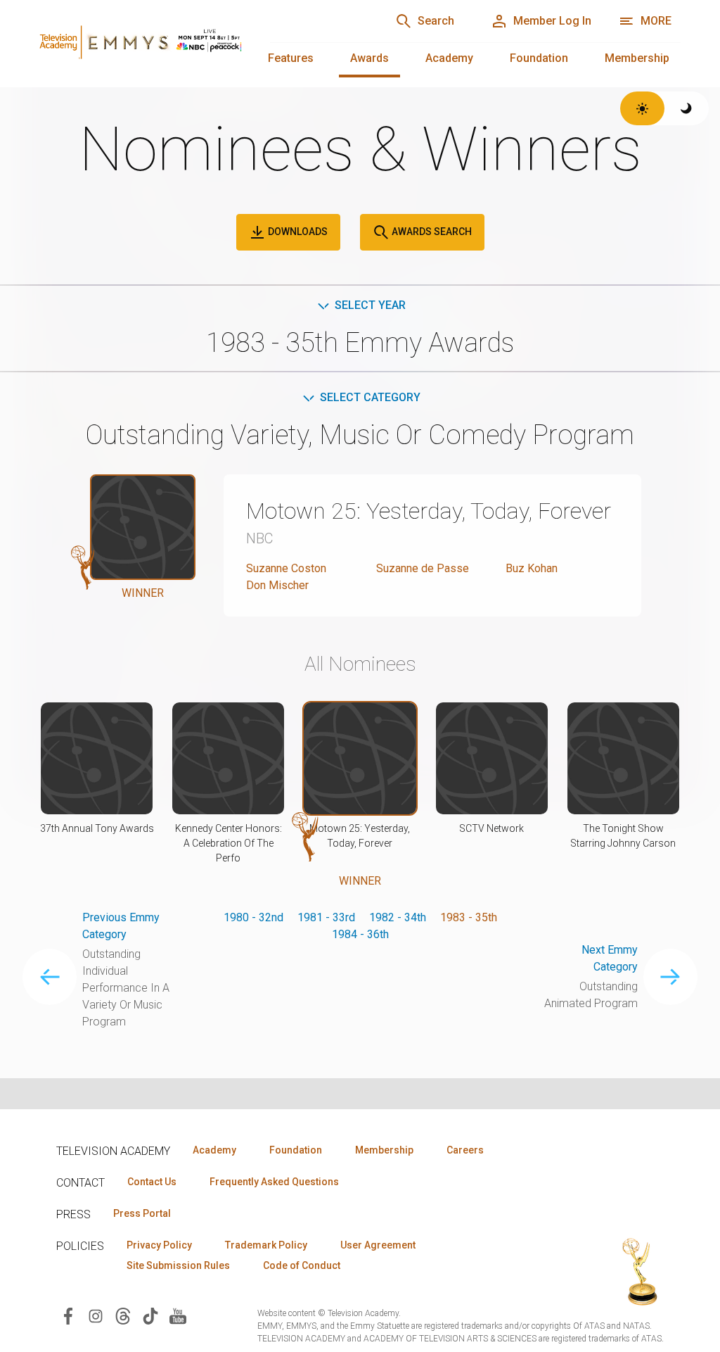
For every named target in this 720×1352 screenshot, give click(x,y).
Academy (449, 58)
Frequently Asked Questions (274, 1181)
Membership (637, 58)
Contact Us (151, 1181)
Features (291, 58)
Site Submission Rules (178, 1265)
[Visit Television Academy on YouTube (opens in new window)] (178, 1315)
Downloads (297, 231)
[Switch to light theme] (642, 108)
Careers (465, 1150)
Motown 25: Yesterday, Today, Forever (428, 511)
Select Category (370, 397)
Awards (369, 58)
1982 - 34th (397, 917)
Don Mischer (277, 585)
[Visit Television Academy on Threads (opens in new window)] (123, 1315)
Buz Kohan (532, 568)
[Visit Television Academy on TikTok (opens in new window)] (150, 1315)
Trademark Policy (266, 1245)
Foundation (539, 58)
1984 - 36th (360, 934)
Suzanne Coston (286, 568)
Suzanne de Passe (422, 568)
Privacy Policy (159, 1245)
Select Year (370, 305)
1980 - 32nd (253, 917)
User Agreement (378, 1245)
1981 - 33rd (326, 917)
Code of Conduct (301, 1265)
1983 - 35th (468, 917)
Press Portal (142, 1213)
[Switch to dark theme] (686, 108)
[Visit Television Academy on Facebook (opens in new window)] (68, 1315)
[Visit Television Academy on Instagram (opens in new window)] (96, 1315)
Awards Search (431, 231)
